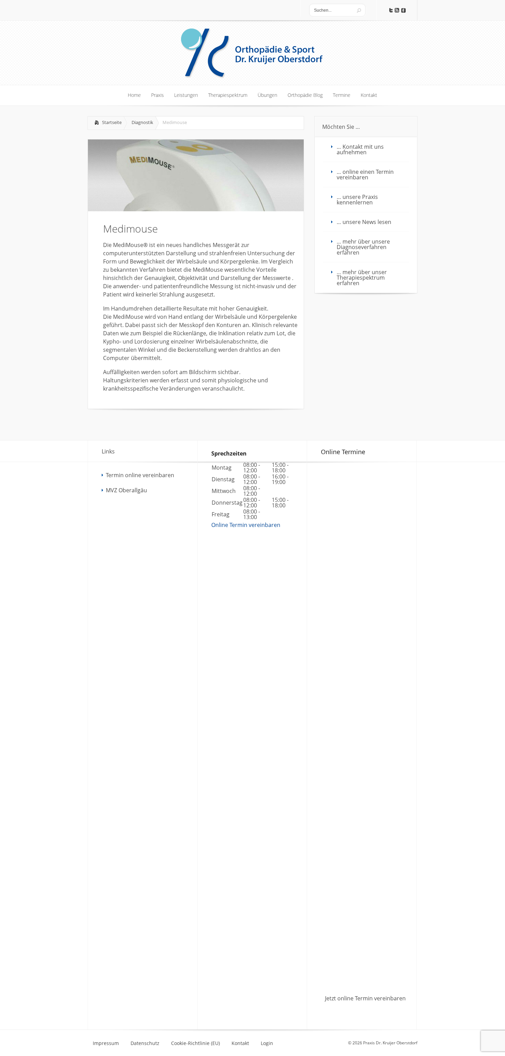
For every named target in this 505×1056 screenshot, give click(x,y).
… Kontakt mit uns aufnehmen (360, 149)
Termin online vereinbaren (140, 475)
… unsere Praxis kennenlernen (357, 199)
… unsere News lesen (364, 222)
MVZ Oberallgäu (126, 490)
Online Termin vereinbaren (245, 525)
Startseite (112, 122)
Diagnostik (142, 122)
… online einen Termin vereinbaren (365, 174)
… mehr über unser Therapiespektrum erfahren (362, 277)
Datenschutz (145, 1043)
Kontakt (240, 1043)
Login (267, 1043)
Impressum (106, 1043)
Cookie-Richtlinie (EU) (195, 1043)
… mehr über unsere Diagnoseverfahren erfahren (363, 247)
